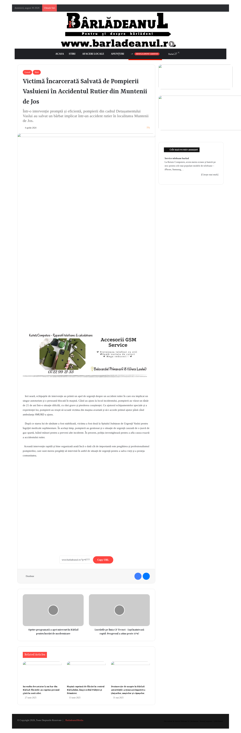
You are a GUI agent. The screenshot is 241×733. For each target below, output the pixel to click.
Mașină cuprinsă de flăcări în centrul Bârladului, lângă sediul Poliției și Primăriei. (85, 690)
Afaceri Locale (93, 53)
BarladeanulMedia (74, 720)
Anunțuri (117, 53)
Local (27, 72)
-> (144, 53)
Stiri (72, 53)
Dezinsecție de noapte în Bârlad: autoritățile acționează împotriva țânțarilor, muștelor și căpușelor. (128, 690)
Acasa (59, 53)
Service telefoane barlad (177, 158)
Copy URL (103, 560)
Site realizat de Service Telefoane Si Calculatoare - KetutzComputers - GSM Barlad (193, 721)
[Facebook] (137, 576)
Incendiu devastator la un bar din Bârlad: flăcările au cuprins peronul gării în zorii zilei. (41, 690)
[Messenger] (146, 576)
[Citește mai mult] (209, 174)
